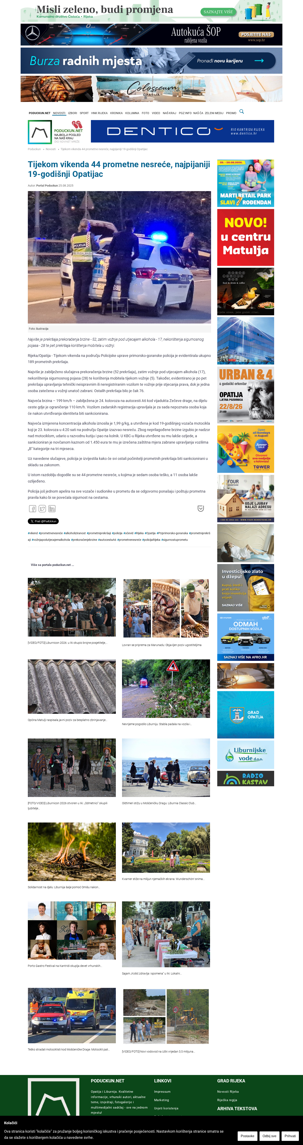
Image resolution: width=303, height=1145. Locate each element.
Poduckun (34, 149)
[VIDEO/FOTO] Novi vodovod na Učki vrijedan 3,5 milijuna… (158, 1051)
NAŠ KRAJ (169, 113)
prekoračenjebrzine (85, 540)
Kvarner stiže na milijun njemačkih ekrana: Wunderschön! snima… (163, 879)
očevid (129, 533)
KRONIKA (116, 113)
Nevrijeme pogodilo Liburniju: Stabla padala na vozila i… (157, 724)
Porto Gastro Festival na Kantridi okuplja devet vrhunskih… (65, 966)
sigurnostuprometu (175, 540)
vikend (33, 533)
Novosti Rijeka (228, 1092)
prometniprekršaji (99, 533)
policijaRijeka (152, 540)
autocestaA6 (108, 540)
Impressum (162, 1092)
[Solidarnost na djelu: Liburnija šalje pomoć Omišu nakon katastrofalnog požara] (72, 852)
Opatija (151, 533)
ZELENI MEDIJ (214, 113)
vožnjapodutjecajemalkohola (51, 540)
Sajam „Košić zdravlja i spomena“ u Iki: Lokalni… (152, 973)
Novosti (51, 149)
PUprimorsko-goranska (173, 533)
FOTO (145, 113)
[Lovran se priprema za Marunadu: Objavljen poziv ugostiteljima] (166, 608)
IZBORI (72, 113)
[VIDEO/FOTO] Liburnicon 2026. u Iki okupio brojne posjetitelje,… (68, 643)
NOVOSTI (59, 113)
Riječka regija (227, 1100)
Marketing (161, 1100)
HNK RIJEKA (99, 113)
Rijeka (140, 533)
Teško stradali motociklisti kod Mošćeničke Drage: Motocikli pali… (69, 1049)
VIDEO (156, 113)
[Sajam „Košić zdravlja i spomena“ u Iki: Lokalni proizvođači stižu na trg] (166, 934)
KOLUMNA (132, 113)
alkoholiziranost (75, 533)
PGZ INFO (185, 113)
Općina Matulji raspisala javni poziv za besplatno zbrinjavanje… (67, 720)
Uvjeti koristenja (166, 1108)
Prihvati (290, 1136)
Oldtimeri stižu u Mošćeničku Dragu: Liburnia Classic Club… (159, 803)
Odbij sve (269, 1136)
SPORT (84, 113)
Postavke (247, 1136)
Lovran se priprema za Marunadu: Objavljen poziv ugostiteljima (162, 645)
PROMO (231, 113)
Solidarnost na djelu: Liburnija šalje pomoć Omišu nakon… (64, 887)
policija (118, 533)
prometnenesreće (51, 533)
